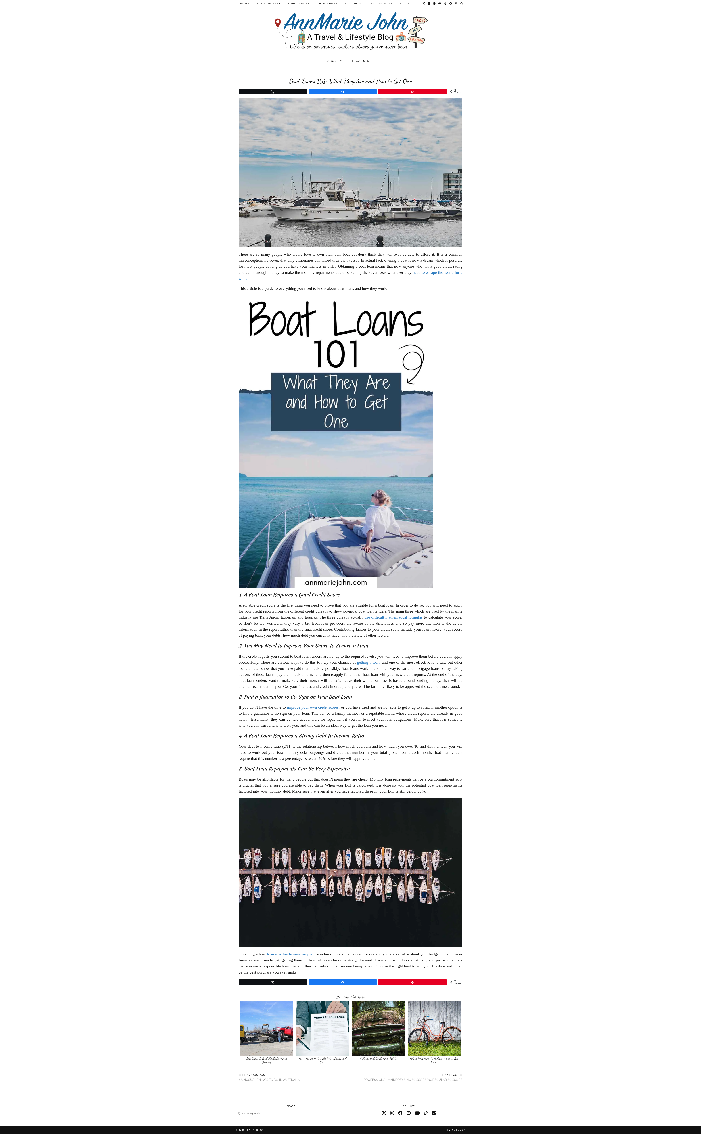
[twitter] (384, 1113)
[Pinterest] (434, 3)
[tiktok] (426, 1113)
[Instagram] (429, 3)
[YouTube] (440, 3)
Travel (406, 3)
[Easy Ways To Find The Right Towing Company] (266, 1028)
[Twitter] (423, 3)
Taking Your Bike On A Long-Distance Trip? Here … (434, 1060)
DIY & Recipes (269, 3)
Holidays (353, 3)
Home (245, 3)
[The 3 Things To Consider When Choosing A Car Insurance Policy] (322, 1028)
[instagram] (392, 1113)
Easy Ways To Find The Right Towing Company (266, 1060)
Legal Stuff (363, 60)
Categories (327, 3)
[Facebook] (450, 3)
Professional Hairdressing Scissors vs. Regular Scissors (413, 1077)
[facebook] (400, 1113)
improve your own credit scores (313, 707)
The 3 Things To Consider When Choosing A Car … (322, 1060)
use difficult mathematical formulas (394, 617)
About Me (336, 60)
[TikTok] (445, 3)
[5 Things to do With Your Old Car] (378, 1028)
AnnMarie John (256, 1130)
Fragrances (299, 3)
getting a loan (368, 662)
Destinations (380, 3)
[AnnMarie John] (350, 27)
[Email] (456, 3)
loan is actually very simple (289, 954)
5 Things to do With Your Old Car (378, 1058)
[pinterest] (409, 1113)
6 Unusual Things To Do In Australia (269, 1077)
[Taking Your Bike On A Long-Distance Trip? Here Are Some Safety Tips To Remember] (434, 1028)
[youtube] (417, 1113)
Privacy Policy (455, 1130)
